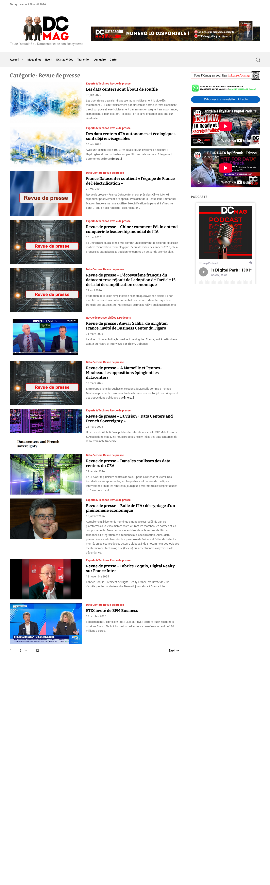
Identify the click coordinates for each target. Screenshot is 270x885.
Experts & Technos (97, 83)
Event (48, 59)
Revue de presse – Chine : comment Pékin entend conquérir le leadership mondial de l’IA (132, 229)
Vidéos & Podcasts (119, 317)
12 (37, 650)
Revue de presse (120, 83)
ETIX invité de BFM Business (112, 610)
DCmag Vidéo (64, 59)
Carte (113, 59)
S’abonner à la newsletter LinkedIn (225, 99)
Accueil (14, 59)
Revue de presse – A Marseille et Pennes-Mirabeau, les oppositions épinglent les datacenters (124, 373)
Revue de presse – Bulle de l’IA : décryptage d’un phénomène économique (130, 508)
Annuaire (100, 59)
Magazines (34, 59)
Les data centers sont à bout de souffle (122, 89)
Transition (83, 59)
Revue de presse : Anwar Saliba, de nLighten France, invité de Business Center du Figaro (127, 325)
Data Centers (94, 172)
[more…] (117, 158)
